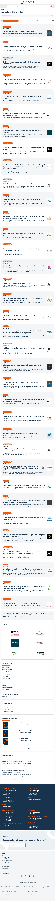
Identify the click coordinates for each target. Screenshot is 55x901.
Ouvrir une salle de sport (7, 692)
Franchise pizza (6, 792)
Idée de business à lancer (7, 683)
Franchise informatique (8, 812)
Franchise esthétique (33, 827)
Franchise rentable (6, 678)
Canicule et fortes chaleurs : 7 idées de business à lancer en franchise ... (16, 763)
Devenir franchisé (5, 667)
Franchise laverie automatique (10, 815)
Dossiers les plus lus (7, 755)
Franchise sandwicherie (8, 796)
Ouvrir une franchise (7, 663)
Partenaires (4, 855)
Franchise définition (6, 857)
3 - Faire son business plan (7, 711)
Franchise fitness (33, 825)
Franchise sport (6, 813)
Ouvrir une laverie (5, 689)
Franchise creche (33, 820)
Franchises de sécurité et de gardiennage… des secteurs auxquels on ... (16, 774)
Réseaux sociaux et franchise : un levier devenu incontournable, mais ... (16, 768)
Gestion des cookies (4, 898)
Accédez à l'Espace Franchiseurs (14, 845)
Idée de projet (5, 685)
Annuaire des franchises (7, 669)
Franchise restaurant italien (9, 801)
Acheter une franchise (6, 696)
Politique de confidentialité (5, 894)
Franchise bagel (6, 799)
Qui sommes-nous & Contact (33, 891)
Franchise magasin (6, 680)
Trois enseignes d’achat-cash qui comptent (11, 779)
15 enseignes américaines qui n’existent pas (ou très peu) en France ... (16, 761)
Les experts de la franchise (9, 718)
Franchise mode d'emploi (9, 703)
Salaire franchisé (5, 871)
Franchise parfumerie (33, 826)
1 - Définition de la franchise (7, 707)
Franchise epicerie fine (34, 792)
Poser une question (27, 748)
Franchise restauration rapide (9, 790)
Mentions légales (31, 894)
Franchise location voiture (35, 812)
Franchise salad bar (7, 800)
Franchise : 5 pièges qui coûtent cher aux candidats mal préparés (15, 765)
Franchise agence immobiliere (35, 799)
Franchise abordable (6, 873)
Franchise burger (7, 793)
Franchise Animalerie (7, 819)
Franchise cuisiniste (7, 820)
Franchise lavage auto (34, 813)
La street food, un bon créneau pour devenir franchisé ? (13, 770)
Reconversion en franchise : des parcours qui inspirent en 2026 (15, 776)
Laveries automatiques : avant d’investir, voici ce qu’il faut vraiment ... (16, 759)
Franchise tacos (6, 797)
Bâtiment (39, 21)
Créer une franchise (6, 671)
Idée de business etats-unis (7, 687)
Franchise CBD (6, 817)
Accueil (2, 9)
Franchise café (6, 794)
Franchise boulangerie (34, 790)
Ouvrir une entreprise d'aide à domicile (10, 694)
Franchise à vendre (6, 674)
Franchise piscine (7, 806)
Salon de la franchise (6, 858)
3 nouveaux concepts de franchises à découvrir (11, 772)
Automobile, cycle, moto (26, 21)
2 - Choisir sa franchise (6, 709)
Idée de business (5, 866)
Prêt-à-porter (6, 825)
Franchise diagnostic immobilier (36, 801)
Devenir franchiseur (6, 862)
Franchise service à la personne (36, 818)
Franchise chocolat (33, 793)
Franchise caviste (33, 794)
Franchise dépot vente (8, 816)
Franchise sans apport (6, 676)
